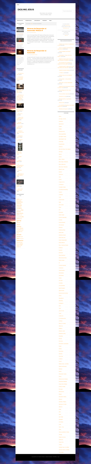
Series (60, 414)
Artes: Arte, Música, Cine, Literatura (65, 149)
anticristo (21, 199)
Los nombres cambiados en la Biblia (19, 127)
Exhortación (61, 252)
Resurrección (21, 238)
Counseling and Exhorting (63, 189)
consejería (19, 208)
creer (20, 210)
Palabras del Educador (63, 366)
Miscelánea (61, 336)
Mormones (61, 341)
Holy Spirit (60, 280)
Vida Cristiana (61, 452)
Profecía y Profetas (62, 386)
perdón (18, 236)
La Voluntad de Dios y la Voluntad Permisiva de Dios (20, 78)
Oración (60, 361)
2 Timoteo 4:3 (61, 72)
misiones (21, 228)
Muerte (60, 346)
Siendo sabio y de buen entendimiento (65, 82)
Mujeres (60, 348)
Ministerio (18, 228)
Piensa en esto (61, 102)
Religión (60, 394)
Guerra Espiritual (62, 270)
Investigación (61, 303)
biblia (18, 205)
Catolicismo (61, 174)
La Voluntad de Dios (62, 318)
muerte (19, 230)
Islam (60, 305)
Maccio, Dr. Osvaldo (62, 323)
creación (18, 210)
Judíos (60, 313)
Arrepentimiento (61, 144)
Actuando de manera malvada (64, 70)
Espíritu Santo (61, 232)
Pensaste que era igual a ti (63, 108)
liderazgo (19, 226)
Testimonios (61, 439)
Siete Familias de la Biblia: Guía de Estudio (20, 91)
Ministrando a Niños (62, 333)
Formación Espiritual (62, 265)
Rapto (18, 238)
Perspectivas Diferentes (63, 381)
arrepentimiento (20, 202)
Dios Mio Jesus (26, 9)
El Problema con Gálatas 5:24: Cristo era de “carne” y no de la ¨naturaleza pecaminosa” (20, 97)
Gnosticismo (61, 267)
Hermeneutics (61, 275)
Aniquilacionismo (62, 131)
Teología (60, 434)
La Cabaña (19, 156)
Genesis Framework (49, 456)
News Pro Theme (41, 456)
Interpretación (61, 298)
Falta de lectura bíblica (63, 257)
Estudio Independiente (63, 240)
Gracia (18, 218)
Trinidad (60, 444)
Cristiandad (61, 194)
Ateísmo (60, 154)
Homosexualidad (62, 285)
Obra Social (61, 356)
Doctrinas (60, 219)
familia (20, 216)
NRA (21, 231)
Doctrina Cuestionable (62, 217)
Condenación (61, 184)
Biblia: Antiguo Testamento (63, 161)
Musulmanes (61, 351)
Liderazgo (60, 320)
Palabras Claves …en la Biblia (64, 363)
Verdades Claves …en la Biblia (64, 447)
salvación (18, 242)
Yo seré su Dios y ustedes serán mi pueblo (20, 118)
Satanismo (60, 406)
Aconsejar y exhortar (62, 118)
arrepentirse (19, 203)
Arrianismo (61, 146)
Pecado (60, 371)
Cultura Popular (61, 199)
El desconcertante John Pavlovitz (64, 51)
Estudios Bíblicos (62, 242)
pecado (19, 234)
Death (60, 202)
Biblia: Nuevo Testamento (63, 166)
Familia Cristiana (61, 260)
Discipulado (61, 212)
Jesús (60, 308)
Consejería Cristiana (62, 187)
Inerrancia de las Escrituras (63, 293)
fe (22, 217)
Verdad (18, 246)
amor (18, 199)
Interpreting (61, 300)
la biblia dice (61, 315)
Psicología (60, 389)
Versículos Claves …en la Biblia (64, 449)
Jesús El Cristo (61, 310)
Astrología (60, 151)
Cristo (60, 197)
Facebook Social (67, 25)
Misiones (60, 338)
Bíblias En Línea (61, 169)
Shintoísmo (20, 170)
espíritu (18, 213)
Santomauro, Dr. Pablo (62, 404)
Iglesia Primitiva (61, 290)
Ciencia (60, 179)
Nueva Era (60, 353)
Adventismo (61, 121)
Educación (61, 227)
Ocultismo (60, 358)
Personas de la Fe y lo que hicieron (65, 98)
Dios (59, 209)
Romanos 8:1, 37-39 (62, 96)
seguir (21, 244)
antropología (19, 200)
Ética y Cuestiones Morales (63, 245)
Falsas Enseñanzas (62, 255)
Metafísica (60, 328)
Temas (60, 429)
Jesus (18, 224)
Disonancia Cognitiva (20, 43)
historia (21, 218)
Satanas (18, 244)
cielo (20, 205)
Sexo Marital (61, 416)
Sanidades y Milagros (62, 401)
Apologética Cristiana (62, 136)
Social (60, 424)
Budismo (60, 171)
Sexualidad (61, 419)
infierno (18, 222)
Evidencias (61, 247)
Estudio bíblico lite (62, 237)
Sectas (60, 409)
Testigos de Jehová (62, 437)
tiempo (18, 245)
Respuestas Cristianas (62, 396)
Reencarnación (61, 391)
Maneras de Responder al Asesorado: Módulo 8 (36, 29)
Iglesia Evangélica (62, 288)
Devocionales (61, 204)
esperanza (19, 211)
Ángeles (60, 126)
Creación (60, 192)
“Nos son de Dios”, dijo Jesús (64, 93)
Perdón (60, 376)
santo (21, 242)
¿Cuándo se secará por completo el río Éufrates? (20, 110)
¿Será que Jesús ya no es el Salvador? (65, 75)
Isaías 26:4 (66, 35)
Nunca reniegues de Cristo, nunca (65, 90)
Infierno (60, 295)
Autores (60, 156)
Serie (60, 411)
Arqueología (61, 141)
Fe (59, 262)
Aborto (60, 116)
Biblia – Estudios (62, 159)
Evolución (60, 250)
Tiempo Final (61, 442)
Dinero (60, 207)
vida (20, 246)
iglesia (19, 221)
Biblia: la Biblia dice (62, 164)
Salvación (60, 399)
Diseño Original (61, 214)
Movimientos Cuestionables (63, 343)
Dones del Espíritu (62, 222)
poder (22, 236)
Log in (58, 456)
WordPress (55, 456)
